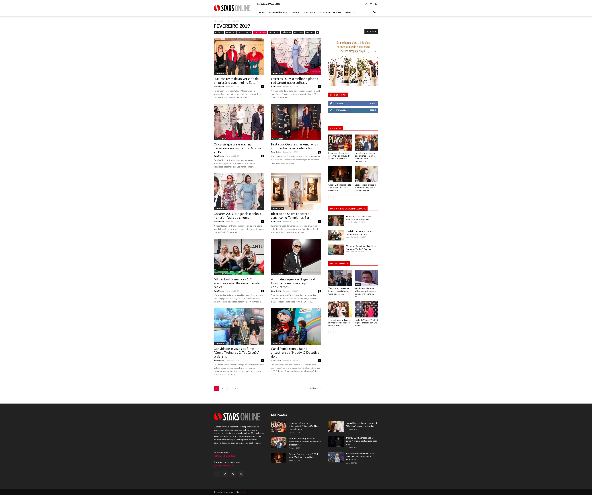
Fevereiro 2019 (260, 32)
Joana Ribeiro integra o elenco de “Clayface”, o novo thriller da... (365, 188)
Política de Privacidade (224, 455)
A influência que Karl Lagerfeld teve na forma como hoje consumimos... (293, 283)
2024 (331, 284)
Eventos (349, 12)
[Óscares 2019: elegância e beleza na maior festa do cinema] (239, 191)
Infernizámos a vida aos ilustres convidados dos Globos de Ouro (339, 323)
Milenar (242, 492)
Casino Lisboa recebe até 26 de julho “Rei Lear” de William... (339, 188)
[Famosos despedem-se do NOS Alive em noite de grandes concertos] (336, 457)
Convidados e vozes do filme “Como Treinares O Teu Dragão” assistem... (236, 352)
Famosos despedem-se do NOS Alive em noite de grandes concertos (361, 456)
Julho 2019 (286, 32)
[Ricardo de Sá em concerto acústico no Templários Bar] (296, 191)
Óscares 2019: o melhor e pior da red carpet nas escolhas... (294, 80)
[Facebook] (360, 4)
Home (262, 12)
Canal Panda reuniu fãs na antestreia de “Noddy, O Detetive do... (295, 352)
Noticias (296, 12)
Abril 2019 (219, 32)
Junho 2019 (298, 32)
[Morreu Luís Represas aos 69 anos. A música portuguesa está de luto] (336, 441)
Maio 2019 (310, 32)
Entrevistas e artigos (330, 12)
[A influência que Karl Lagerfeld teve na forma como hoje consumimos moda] (296, 257)
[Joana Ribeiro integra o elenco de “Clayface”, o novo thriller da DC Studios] (366, 174)
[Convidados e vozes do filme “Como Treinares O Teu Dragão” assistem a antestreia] (239, 326)
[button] (374, 12)
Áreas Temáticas (277, 12)
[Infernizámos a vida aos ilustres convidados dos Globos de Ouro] (340, 309)
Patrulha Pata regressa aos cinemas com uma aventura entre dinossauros (305, 441)
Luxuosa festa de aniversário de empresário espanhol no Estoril (236, 80)
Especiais (308, 12)
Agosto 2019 (230, 32)
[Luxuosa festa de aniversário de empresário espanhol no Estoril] (239, 56)
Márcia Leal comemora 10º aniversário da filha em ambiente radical (237, 283)
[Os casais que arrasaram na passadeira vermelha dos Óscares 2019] (239, 122)
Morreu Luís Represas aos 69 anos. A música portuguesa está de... (361, 440)
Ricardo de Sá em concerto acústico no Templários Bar (290, 215)
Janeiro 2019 (274, 32)
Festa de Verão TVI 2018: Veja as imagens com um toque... (366, 323)
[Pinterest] (371, 4)
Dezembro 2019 (244, 32)
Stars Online (219, 86)
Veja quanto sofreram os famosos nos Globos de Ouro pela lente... (339, 291)
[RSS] (376, 4)
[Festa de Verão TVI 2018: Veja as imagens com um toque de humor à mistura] (366, 309)
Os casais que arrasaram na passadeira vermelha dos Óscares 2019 (237, 148)
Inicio (216, 21)
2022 (358, 284)
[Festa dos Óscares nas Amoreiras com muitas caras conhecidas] (296, 122)
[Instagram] (366, 4)
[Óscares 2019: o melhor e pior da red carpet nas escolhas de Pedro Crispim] (296, 56)
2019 (223, 21)
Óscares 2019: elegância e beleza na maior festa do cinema (237, 215)
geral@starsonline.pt (224, 465)
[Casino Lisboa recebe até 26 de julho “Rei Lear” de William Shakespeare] (340, 174)
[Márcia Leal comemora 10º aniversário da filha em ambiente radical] (239, 257)
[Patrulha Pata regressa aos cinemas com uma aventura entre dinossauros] (366, 143)
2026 (331, 149)
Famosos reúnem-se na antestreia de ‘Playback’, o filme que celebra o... (339, 156)
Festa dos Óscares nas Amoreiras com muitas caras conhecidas (294, 146)
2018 (358, 316)
